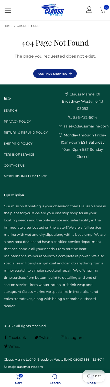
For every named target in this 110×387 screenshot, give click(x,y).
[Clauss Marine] (52, 10)
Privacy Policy (17, 121)
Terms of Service (19, 154)
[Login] (89, 10)
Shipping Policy (18, 143)
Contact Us (14, 165)
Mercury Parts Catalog (25, 176)
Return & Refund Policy (26, 132)
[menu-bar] (11, 10)
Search (10, 110)
